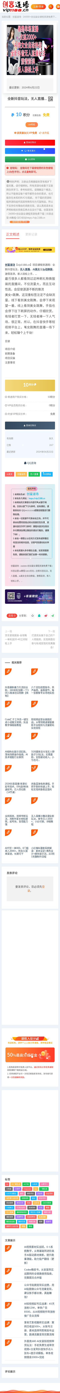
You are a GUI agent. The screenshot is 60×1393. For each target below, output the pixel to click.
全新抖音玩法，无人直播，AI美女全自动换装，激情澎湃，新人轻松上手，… (31, 576)
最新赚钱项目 (22, 1212)
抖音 (40, 1208)
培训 (28, 1203)
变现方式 (20, 1203)
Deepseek (27, 1189)
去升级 (45, 133)
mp (35, 1189)
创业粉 (39, 1193)
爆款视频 (9, 1217)
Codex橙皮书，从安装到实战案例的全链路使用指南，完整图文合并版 (39, 1274)
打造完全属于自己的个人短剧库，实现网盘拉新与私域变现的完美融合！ (43, 641)
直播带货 (20, 1217)
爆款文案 (47, 1212)
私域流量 (42, 1217)
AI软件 (17, 1189)
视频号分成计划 (12, 1226)
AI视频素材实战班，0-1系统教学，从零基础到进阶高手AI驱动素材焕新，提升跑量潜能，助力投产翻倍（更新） (39, 1255)
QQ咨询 (31, 159)
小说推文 (9, 1208)
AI (7, 1184)
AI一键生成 (16, 1184)
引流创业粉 (21, 1208)
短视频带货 (31, 1217)
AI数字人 (44, 1184)
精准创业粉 (10, 1222)
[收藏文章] (32, 615)
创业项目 (49, 1193)
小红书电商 (47, 1203)
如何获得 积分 (19, 222)
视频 (40, 1222)
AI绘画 (8, 1189)
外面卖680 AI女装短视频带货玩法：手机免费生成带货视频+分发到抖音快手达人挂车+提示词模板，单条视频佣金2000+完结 (39, 1349)
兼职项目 (30, 1193)
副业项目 (42, 1198)
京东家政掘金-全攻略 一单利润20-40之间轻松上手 (16, 639)
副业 (33, 1198)
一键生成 (43, 1189)
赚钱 (30, 1226)
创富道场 (10, 265)
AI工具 (26, 1184)
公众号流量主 (11, 1193)
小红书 (36, 1203)
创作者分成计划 (12, 1198)
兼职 (21, 1193)
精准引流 (21, 1222)
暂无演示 (31, 151)
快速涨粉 (32, 1208)
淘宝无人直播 (35, 1212)
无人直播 (25, 269)
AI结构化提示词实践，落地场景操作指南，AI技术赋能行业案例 (16, 755)
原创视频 (9, 1203)
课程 (23, 1226)
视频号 (48, 1222)
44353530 (29, 511)
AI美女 (36, 269)
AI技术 (34, 1184)
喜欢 (12, 615)
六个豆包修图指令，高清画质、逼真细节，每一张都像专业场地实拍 (42, 690)
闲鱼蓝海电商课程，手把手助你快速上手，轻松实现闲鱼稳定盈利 (42, 787)
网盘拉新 (32, 1222)
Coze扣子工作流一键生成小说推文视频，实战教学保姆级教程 (16, 722)
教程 (47, 1208)
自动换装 (47, 269)
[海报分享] (52, 615)
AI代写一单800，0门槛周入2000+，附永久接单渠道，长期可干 (16, 851)
